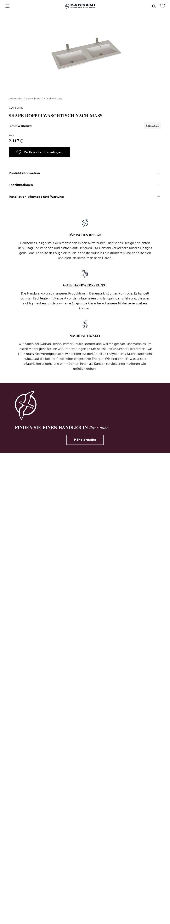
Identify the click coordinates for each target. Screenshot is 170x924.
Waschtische (33, 98)
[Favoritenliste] (162, 6)
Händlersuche (85, 440)
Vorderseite (16, 98)
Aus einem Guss (53, 98)
